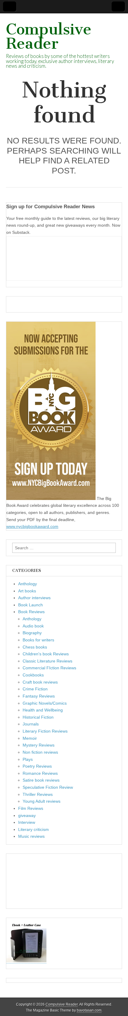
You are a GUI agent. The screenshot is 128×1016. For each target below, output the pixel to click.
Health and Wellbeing (43, 710)
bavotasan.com (89, 1010)
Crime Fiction (35, 689)
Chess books (35, 647)
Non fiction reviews (40, 752)
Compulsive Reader (48, 36)
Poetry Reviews (37, 766)
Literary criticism (33, 829)
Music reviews (31, 836)
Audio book (33, 626)
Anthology (27, 583)
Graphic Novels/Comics (45, 703)
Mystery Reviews (38, 745)
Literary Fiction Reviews (45, 731)
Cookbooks (33, 675)
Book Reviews (31, 611)
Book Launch (30, 604)
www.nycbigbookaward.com (32, 526)
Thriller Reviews (38, 794)
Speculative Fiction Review (48, 787)
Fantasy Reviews (39, 696)
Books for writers (38, 640)
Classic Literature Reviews (47, 661)
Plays (28, 759)
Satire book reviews (41, 780)
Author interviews (34, 597)
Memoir (30, 738)
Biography (32, 632)
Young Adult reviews (41, 801)
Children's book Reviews (46, 653)
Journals (31, 724)
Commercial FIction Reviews (49, 667)
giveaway (27, 815)
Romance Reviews (40, 773)
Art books (27, 591)
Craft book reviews (40, 682)
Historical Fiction (38, 717)
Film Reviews (30, 808)
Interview (26, 822)
